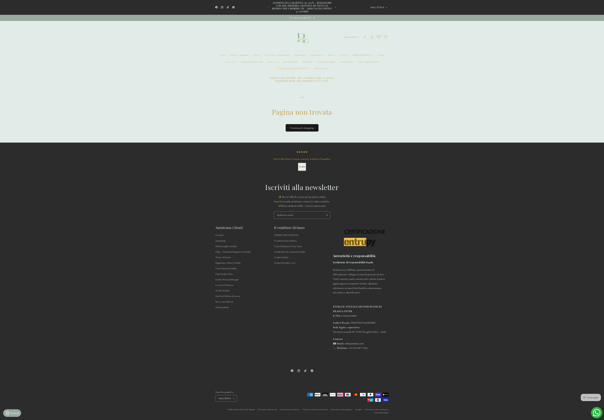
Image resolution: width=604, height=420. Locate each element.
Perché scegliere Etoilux (226, 246)
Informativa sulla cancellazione (377, 409)
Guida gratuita (222, 307)
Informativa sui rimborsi (290, 409)
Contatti (219, 235)
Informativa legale (382, 412)
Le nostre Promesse (224, 285)
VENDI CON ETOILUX (286, 235)
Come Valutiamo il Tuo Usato (288, 246)
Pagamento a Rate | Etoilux (228, 262)
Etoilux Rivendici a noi (284, 262)
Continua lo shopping (302, 127)
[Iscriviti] (326, 215)
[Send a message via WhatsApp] (596, 412)
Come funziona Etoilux (226, 268)
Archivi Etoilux (222, 290)
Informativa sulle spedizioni (342, 409)
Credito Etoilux (281, 257)
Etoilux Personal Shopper (227, 279)
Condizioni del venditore (285, 240)
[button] (317, 55)
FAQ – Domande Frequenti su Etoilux (233, 251)
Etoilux (236, 409)
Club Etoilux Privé (224, 274)
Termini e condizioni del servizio (315, 409)
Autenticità (220, 240)
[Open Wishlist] (378, 37)
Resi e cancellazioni (224, 301)
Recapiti (358, 409)
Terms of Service (223, 257)
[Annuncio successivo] (335, 7)
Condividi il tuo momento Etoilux (289, 251)
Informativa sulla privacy (267, 409)
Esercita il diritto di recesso (227, 296)
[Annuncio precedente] (268, 7)
